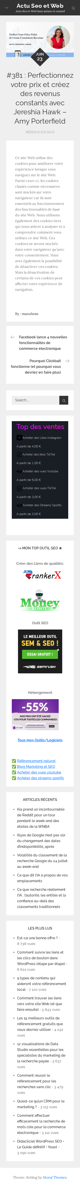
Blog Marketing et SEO (36, 767)
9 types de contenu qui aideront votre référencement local (41, 984)
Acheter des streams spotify (40, 778)
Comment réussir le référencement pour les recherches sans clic (36, 1081)
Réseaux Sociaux (40, 132)
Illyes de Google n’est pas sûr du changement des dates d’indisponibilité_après (41, 841)
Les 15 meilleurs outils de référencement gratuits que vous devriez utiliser (40, 1024)
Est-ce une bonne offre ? (37, 938)
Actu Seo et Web (40, 5)
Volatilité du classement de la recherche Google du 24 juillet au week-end (42, 861)
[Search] (63, 400)
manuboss (30, 313)
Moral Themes (54, 1177)
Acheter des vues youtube (39, 772)
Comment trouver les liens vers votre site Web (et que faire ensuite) (39, 1004)
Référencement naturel (36, 761)
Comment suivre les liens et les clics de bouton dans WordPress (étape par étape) (41, 958)
